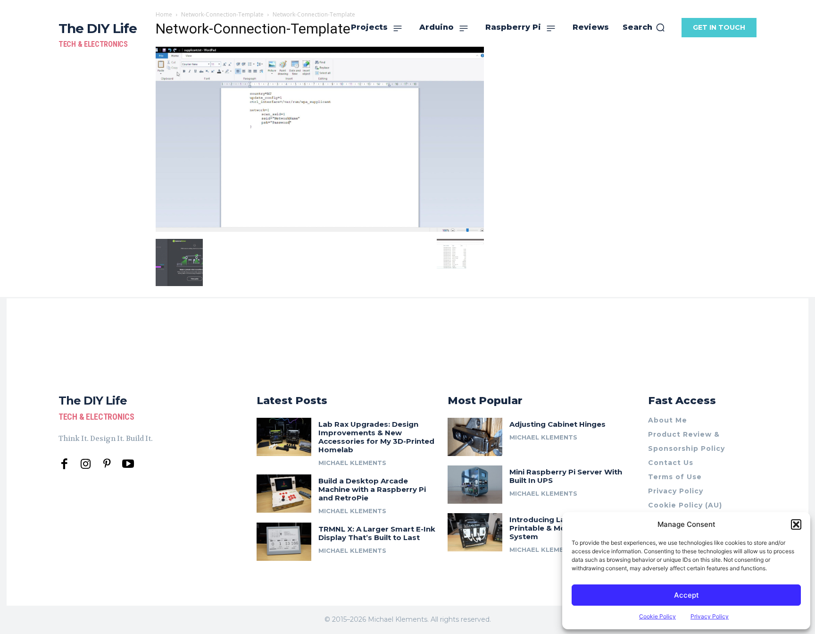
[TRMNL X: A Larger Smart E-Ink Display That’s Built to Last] (284, 542)
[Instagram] (85, 464)
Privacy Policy (709, 616)
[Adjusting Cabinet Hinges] (475, 437)
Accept (686, 595)
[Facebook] (64, 464)
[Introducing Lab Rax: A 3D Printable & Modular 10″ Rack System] (475, 532)
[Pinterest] (107, 464)
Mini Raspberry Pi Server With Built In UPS (565, 476)
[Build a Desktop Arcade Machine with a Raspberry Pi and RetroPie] (284, 493)
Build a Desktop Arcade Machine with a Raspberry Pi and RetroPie (372, 489)
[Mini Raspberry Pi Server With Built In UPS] (475, 484)
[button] (796, 524)
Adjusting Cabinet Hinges (557, 424)
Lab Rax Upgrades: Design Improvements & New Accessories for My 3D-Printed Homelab (376, 437)
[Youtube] (128, 464)
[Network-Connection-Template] (320, 229)
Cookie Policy (657, 616)
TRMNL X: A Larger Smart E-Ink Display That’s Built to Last (376, 533)
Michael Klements (352, 462)
